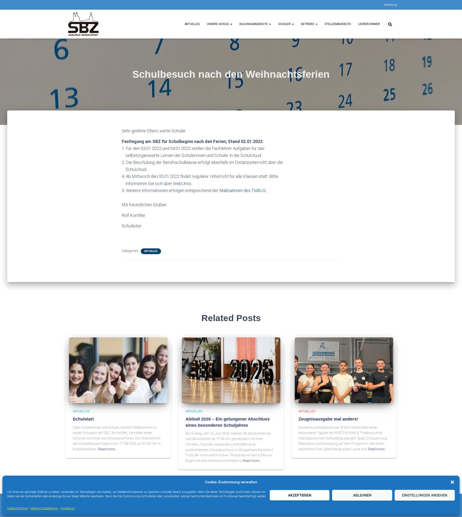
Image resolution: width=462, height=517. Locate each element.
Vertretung (390, 4)
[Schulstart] (118, 370)
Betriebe (308, 24)
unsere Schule (218, 24)
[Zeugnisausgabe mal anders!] (344, 370)
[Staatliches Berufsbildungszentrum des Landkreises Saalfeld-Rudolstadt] (83, 24)
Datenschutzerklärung (44, 508)
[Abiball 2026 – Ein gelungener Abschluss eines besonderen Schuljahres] (231, 370)
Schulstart (83, 419)
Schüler (284, 24)
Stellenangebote (338, 24)
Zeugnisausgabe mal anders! (328, 419)
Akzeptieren (299, 495)
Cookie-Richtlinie (17, 508)
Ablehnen (362, 495)
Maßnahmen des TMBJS (242, 190)
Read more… (107, 449)
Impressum (67, 508)
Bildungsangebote (254, 24)
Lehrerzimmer (369, 24)
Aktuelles (192, 24)
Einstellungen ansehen (424, 495)
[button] (452, 482)
